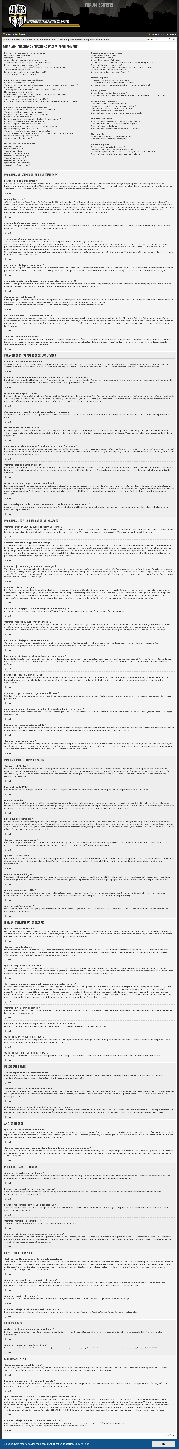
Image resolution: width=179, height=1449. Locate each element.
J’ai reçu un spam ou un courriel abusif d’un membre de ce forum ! (120, 85)
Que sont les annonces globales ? (19, 156)
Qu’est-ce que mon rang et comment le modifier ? (26, 99)
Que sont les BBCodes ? (14, 146)
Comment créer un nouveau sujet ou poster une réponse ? (29, 109)
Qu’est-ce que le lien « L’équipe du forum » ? (110, 72)
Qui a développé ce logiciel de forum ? (108, 147)
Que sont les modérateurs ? (103, 58)
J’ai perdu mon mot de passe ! (17, 70)
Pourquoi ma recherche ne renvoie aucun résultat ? (113, 106)
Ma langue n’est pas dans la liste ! (19, 92)
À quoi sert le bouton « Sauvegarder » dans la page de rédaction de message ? (39, 133)
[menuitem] (22, 34)
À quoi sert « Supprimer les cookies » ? (20, 74)
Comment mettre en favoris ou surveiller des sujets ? (114, 123)
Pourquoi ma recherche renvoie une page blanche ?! (114, 108)
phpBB (10, 435)
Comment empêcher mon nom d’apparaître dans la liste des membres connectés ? (41, 85)
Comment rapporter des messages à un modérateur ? (28, 131)
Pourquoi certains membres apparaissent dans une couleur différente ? (122, 67)
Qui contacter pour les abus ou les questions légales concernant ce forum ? (124, 151)
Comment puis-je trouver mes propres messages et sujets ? (117, 113)
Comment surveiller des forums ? (105, 126)
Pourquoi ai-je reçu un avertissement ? (21, 129)
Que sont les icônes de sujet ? (17, 165)
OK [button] (163, 1444)
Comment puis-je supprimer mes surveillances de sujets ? (116, 128)
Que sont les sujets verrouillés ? (17, 163)
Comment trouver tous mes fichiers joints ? (110, 139)
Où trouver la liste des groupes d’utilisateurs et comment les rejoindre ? (122, 62)
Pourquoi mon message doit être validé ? (22, 136)
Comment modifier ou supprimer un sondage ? (25, 121)
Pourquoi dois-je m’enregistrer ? (18, 55)
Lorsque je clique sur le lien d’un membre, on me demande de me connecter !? (42, 101)
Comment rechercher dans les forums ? (108, 103)
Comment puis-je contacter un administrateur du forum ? (116, 154)
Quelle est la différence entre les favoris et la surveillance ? (116, 121)
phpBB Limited (80, 1367)
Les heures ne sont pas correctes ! (19, 87)
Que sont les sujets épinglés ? (17, 160)
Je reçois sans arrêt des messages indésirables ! (112, 82)
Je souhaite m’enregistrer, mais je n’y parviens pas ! (26, 60)
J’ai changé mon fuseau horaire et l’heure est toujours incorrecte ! (32, 90)
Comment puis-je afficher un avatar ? (21, 97)
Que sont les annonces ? (15, 158)
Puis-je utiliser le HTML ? (14, 149)
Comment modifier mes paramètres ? (20, 82)
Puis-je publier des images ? (16, 153)
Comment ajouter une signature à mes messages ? (27, 114)
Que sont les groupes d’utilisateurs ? (107, 60)
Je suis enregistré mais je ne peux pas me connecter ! (27, 62)
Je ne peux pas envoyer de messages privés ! (111, 80)
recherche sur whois (13, 1402)
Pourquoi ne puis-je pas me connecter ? (21, 65)
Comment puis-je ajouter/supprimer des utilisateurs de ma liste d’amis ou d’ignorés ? (128, 95)
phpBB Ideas (144, 1383)
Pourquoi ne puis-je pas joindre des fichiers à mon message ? (31, 126)
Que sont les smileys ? (14, 151)
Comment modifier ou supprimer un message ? (25, 112)
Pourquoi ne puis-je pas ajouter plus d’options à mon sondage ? (32, 119)
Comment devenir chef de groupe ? (106, 65)
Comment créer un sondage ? (17, 117)
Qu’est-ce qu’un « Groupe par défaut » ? (108, 70)
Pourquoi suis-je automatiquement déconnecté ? (25, 72)
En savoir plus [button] (82, 1444)
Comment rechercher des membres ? (107, 111)
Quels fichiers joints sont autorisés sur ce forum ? (112, 136)
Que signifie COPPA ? (13, 58)
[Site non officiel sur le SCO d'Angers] (42, 16)
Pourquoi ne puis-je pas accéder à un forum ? (24, 124)
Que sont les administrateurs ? (104, 55)
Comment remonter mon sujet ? (18, 138)
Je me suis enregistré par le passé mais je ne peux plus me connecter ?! (35, 67)
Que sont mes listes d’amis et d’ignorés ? (109, 93)
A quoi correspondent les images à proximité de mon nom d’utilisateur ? (36, 94)
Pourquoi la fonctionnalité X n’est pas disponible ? (113, 149)
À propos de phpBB (89, 1370)
